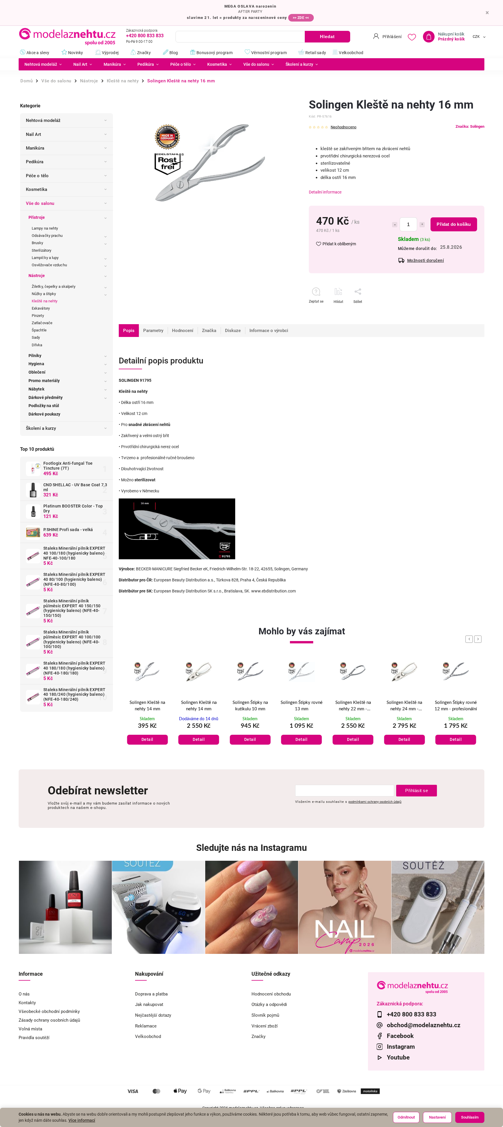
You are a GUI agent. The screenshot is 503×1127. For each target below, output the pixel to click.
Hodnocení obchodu (271, 994)
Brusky (37, 243)
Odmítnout (406, 1117)
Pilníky (35, 355)
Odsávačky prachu (47, 235)
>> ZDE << (301, 18)
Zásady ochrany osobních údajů (49, 1020)
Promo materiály (44, 380)
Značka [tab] (209, 330)
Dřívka (37, 345)
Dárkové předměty (46, 397)
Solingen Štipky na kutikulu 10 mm (198, 705)
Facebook (400, 1035)
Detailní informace (325, 192)
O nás (24, 994)
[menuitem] (43, 64)
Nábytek (36, 389)
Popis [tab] (128, 330)
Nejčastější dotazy (153, 1015)
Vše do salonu (40, 203)
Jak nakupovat (149, 1004)
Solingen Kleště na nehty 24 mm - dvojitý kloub (353, 706)
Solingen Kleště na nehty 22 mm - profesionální (301, 706)
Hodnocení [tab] (182, 330)
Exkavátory (41, 308)
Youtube (398, 1057)
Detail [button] (147, 739)
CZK (476, 37)
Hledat (327, 36)
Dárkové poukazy (45, 414)
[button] (147, 734)
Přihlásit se (416, 790)
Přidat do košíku (454, 224)
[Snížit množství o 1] (394, 224)
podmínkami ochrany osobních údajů (374, 802)
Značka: (470, 126)
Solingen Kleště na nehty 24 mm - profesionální (456, 706)
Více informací (81, 1120)
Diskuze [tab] (233, 330)
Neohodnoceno (343, 127)
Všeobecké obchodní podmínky (49, 1011)
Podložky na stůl (44, 405)
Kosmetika (36, 189)
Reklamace (146, 1026)
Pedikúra (34, 161)
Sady (36, 337)
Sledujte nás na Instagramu (251, 847)
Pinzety (38, 315)
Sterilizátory (41, 250)
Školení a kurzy (41, 428)
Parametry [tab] (153, 330)
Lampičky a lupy (45, 257)
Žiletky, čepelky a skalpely (53, 286)
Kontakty (27, 1002)
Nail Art (33, 134)
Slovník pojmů (265, 1015)
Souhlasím (470, 1117)
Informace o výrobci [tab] (268, 330)
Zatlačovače (42, 323)
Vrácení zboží (265, 1026)
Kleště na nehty (45, 301)
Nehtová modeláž (43, 120)
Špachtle (39, 330)
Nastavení (437, 1117)
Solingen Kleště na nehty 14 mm (147, 705)
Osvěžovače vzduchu (49, 265)
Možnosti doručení (425, 260)
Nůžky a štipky (44, 294)
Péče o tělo (37, 175)
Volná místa (30, 1029)
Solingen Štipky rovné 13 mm (250, 705)
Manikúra (35, 148)
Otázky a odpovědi (269, 1004)
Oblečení (37, 372)
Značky (258, 1036)
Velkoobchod (148, 1036)
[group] (147, 708)
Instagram (401, 1046)
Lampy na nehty (45, 228)
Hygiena (36, 363)
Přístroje (37, 217)
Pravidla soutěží (34, 1037)
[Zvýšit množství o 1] (422, 224)
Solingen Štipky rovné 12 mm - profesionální (404, 705)
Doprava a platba (151, 994)
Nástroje (37, 275)
